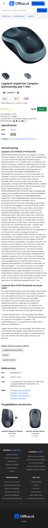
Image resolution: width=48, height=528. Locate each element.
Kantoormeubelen (12, 465)
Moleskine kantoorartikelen (36, 470)
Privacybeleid (31, 498)
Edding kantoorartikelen (36, 456)
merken (40, 452)
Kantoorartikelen (12, 455)
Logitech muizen (9, 360)
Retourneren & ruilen (12, 482)
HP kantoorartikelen (36, 463)
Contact (36, 485)
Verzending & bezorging (12, 485)
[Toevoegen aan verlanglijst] (26, 99)
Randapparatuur (22, 139)
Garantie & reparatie (12, 492)
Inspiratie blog (36, 482)
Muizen (12, 139)
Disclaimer (41, 498)
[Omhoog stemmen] (4, 99)
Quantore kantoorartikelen (36, 460)
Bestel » (42, 109)
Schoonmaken (12, 468)
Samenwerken (36, 492)
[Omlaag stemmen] (16, 99)
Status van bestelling (12, 488)
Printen (12, 471)
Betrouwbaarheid (36, 495)
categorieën (16, 450)
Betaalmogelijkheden (12, 495)
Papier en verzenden (12, 458)
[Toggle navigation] (3, 3)
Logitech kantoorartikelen (13, 350)
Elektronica (32, 139)
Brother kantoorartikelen (36, 466)
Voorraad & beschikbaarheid (12, 498)
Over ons (36, 488)
